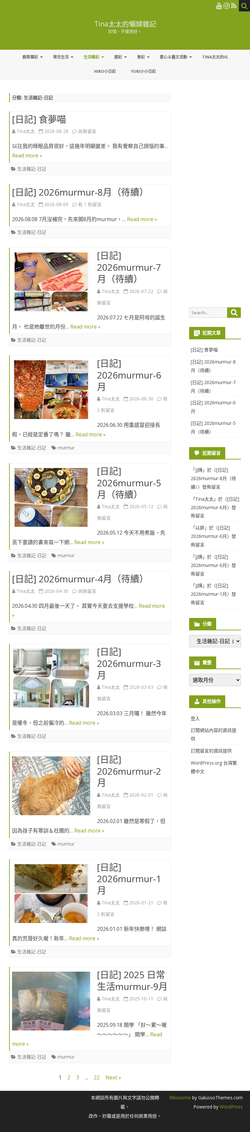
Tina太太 (26, 131)
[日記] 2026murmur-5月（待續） (129, 483)
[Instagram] (226, 5)
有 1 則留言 (90, 204)
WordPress (230, 1107)
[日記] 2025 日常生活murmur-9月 (132, 980)
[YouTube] (219, 5)
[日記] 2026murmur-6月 (129, 375)
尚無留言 (87, 131)
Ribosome (180, 1097)
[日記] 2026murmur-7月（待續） (129, 267)
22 (97, 1077)
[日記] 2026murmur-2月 (129, 771)
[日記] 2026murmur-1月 (129, 879)
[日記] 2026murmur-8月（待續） (80, 192)
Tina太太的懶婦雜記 (125, 24)
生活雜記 (91, 57)
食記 (141, 57)
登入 (195, 718)
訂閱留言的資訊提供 (211, 751)
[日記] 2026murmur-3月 (129, 663)
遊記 (118, 57)
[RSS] (234, 5)
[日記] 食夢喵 (39, 119)
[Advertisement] (215, 200)
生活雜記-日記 (31, 169)
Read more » (27, 155)
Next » (113, 1077)
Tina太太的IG (215, 57)
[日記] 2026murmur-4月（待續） (80, 579)
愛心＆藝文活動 (173, 57)
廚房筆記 (30, 57)
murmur (66, 448)
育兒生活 (61, 57)
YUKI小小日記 (143, 71)
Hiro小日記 (105, 71)
